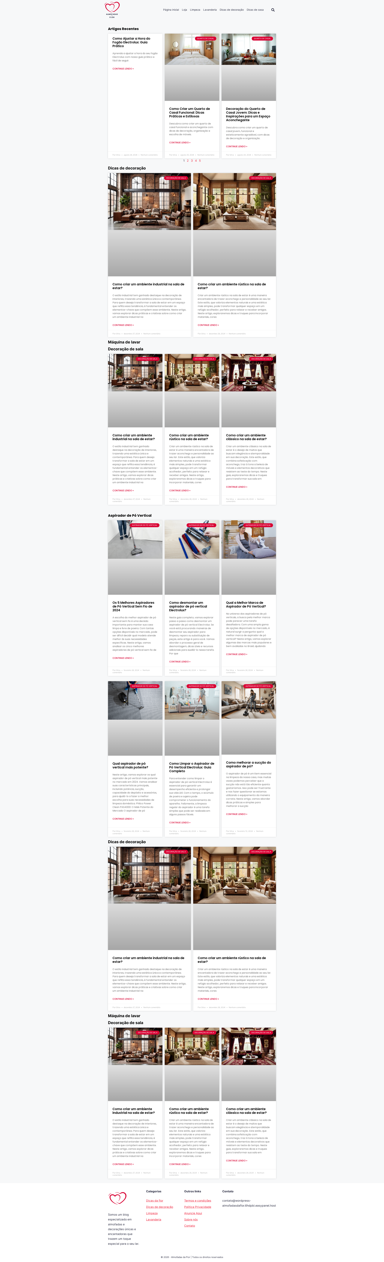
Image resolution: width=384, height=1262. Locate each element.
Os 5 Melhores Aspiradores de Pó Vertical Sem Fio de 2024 (133, 606)
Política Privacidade (197, 1207)
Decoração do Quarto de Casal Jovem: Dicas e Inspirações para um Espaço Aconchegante (248, 114)
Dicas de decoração (232, 9)
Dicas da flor (154, 1200)
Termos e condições (197, 1200)
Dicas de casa (255, 9)
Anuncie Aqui (193, 1213)
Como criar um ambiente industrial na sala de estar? (148, 286)
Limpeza (195, 9)
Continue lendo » (123, 68)
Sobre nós (191, 1219)
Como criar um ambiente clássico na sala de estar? (246, 437)
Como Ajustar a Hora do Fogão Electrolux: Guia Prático (131, 42)
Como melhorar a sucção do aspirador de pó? (248, 764)
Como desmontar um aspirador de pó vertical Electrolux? (188, 606)
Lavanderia (210, 9)
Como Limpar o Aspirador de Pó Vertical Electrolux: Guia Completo (191, 767)
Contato (189, 1225)
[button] (272, 9)
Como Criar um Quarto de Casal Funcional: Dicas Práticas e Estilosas (189, 112)
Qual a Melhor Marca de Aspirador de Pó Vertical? (246, 604)
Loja (184, 9)
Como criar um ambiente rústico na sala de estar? (232, 286)
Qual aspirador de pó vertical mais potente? (130, 765)
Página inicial (171, 9)
